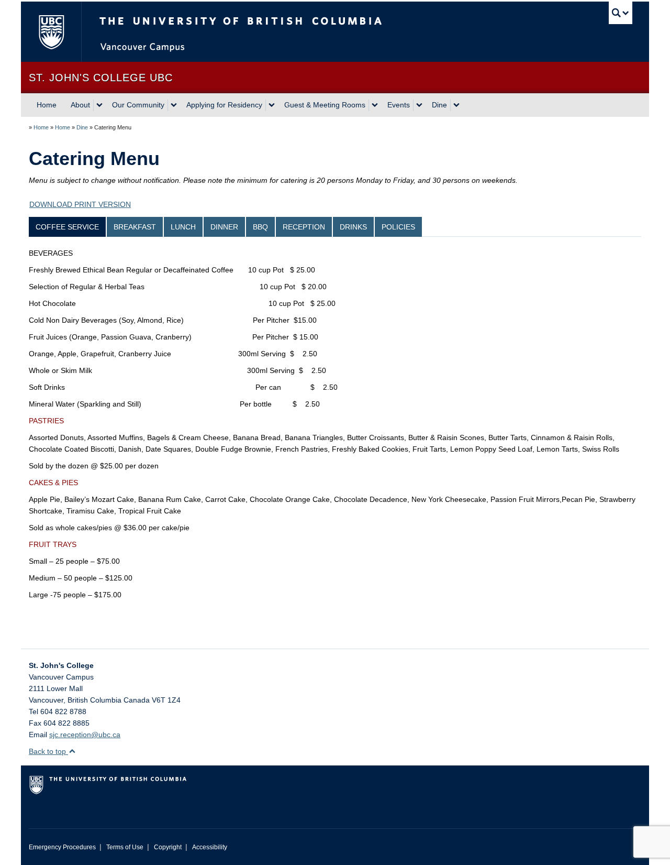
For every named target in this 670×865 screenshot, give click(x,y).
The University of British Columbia (51, 32)
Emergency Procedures (62, 847)
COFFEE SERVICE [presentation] (67, 227)
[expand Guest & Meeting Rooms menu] (374, 105)
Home (47, 105)
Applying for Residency (224, 105)
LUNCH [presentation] (183, 227)
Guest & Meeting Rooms (324, 105)
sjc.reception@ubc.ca (84, 734)
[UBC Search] (620, 13)
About (80, 105)
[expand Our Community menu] (174, 105)
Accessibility (209, 847)
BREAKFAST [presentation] (135, 227)
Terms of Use (124, 847)
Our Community (138, 105)
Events (398, 105)
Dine (439, 105)
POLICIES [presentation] (398, 227)
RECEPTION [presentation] (304, 227)
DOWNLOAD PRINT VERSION (80, 204)
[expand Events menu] (419, 105)
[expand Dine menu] (456, 105)
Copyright (168, 847)
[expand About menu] (99, 105)
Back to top (48, 751)
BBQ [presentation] (260, 227)
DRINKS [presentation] (353, 227)
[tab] (68, 227)
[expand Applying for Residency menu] (271, 105)
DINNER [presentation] (224, 227)
